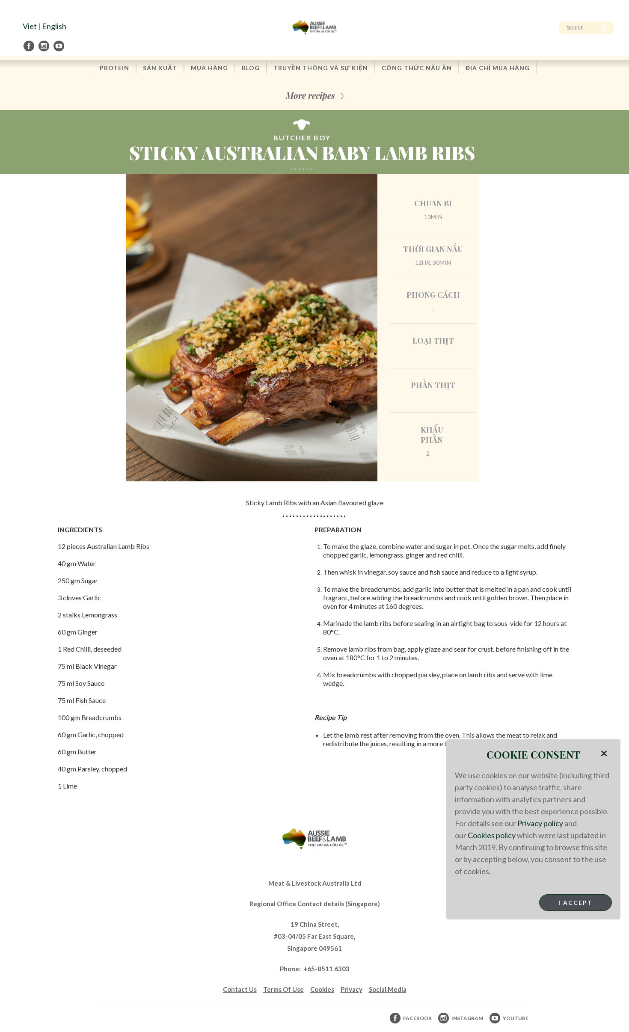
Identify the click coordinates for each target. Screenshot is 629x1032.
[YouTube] (59, 46)
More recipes (310, 95)
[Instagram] (44, 46)
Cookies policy (492, 835)
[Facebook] (30, 46)
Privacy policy (540, 823)
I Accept (575, 902)
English (54, 26)
